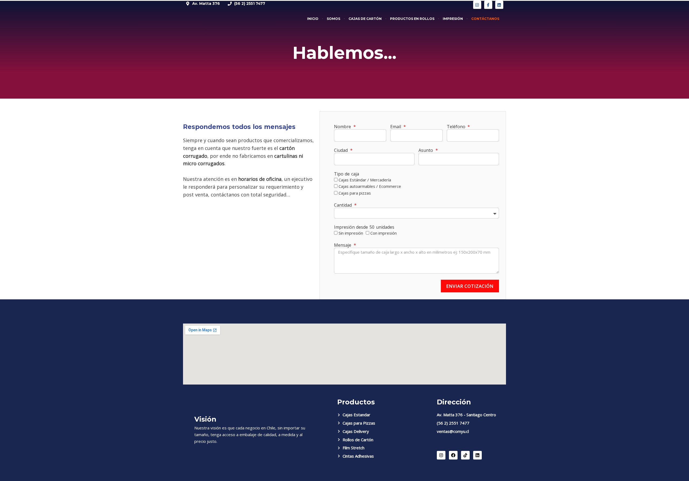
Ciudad (341, 150)
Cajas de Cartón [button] (365, 19)
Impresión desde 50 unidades (364, 227)
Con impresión (383, 233)
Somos (333, 19)
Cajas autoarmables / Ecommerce (370, 186)
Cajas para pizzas (355, 193)
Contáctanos (485, 19)
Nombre (343, 126)
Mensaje (343, 245)
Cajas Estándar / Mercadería (365, 179)
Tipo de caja (346, 174)
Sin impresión (351, 233)
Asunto (427, 150)
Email (396, 126)
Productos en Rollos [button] (412, 19)
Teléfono (457, 126)
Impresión (453, 19)
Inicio (312, 19)
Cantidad (343, 205)
